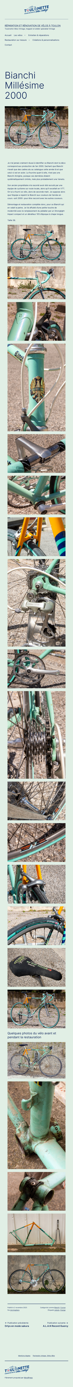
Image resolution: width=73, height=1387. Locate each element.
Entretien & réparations (38, 35)
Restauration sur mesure (16, 40)
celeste (56, 1310)
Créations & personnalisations (46, 40)
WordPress (28, 1378)
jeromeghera (14, 1310)
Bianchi (57, 1307)
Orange (62, 1310)
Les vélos (18, 35)
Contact (8, 45)
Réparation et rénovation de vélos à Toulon (33, 25)
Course (62, 1307)
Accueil (8, 35)
